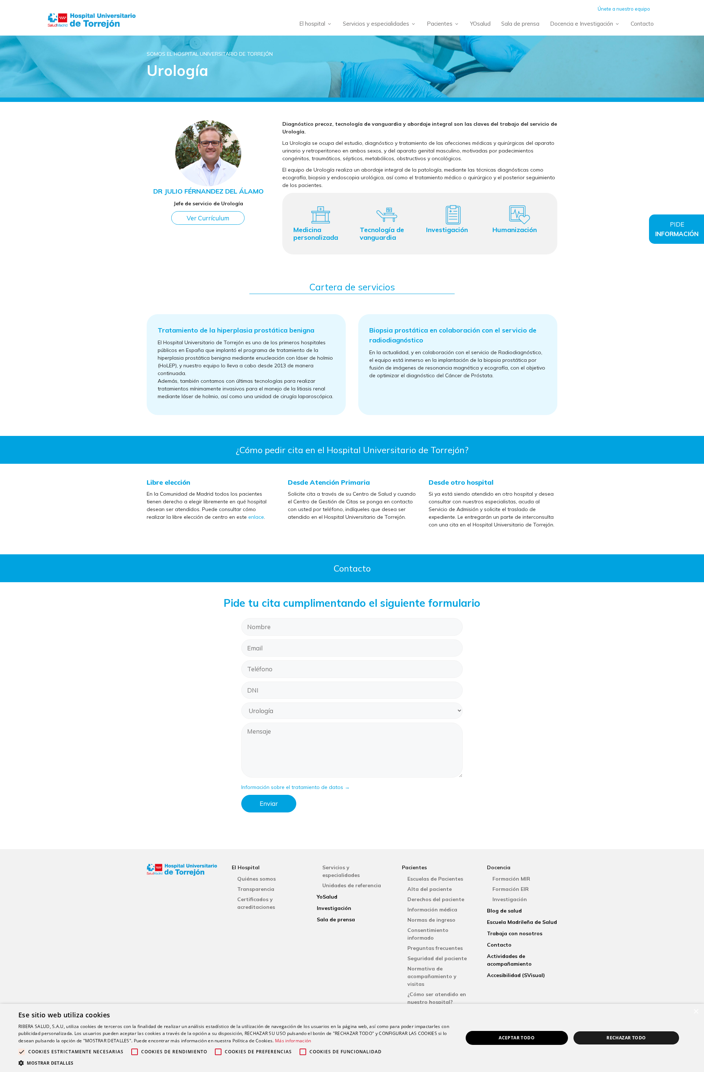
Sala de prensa (520, 23)
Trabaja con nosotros (514, 933)
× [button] (695, 1011)
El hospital (312, 23)
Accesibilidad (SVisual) (516, 975)
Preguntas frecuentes (435, 948)
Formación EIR (510, 889)
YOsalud (480, 23)
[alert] (352, 1038)
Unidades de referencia (351, 885)
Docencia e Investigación (581, 23)
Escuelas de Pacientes (435, 878)
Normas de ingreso (431, 920)
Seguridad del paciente (437, 958)
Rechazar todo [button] (626, 1038)
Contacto (642, 23)
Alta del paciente (429, 889)
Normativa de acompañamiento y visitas (431, 976)
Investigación (334, 908)
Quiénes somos (256, 878)
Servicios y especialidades (376, 23)
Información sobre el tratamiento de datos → (295, 787)
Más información (293, 1041)
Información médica (432, 909)
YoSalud (327, 896)
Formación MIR (511, 878)
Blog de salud (504, 910)
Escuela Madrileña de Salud (522, 922)
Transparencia (255, 889)
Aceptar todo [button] (517, 1038)
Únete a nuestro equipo (624, 9)
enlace (256, 517)
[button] (234, 1063)
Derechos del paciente (435, 899)
